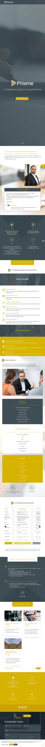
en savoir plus (22, 98)
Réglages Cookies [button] (5, 744)
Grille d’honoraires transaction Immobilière (13, 492)
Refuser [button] (15, 744)
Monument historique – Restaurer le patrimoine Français (11, 653)
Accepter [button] (11, 744)
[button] (5, 526)
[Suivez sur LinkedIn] (22, 707)
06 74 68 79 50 (13, 699)
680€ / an (22, 543)
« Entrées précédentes (8, 668)
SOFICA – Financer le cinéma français (12, 624)
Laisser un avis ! (27, 715)
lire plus (38, 668)
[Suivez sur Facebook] (19, 707)
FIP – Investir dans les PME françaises (31, 624)
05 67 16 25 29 (32, 699)
